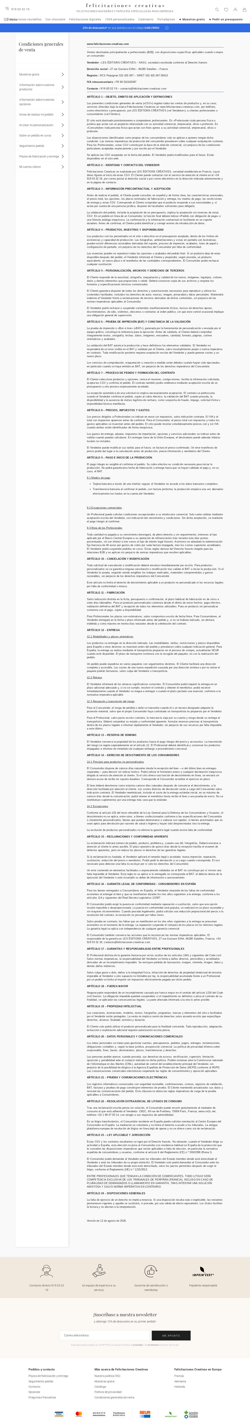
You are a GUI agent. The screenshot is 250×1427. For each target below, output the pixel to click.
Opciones (34, 1392)
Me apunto (171, 1335)
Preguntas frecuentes (42, 1397)
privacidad (138, 1345)
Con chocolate (55, 19)
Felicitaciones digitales (85, 19)
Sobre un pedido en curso (35, 135)
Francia (179, 1375)
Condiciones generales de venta (114, 1397)
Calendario (146, 19)
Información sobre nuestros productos (36, 87)
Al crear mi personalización (36, 125)
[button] (166, 27)
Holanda (179, 1386)
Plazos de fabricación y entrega (39, 156)
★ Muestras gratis (192, 19)
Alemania (180, 1381)
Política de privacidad (108, 1392)
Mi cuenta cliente (30, 166)
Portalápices (166, 19)
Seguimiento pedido (31, 145)
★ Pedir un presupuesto (226, 19)
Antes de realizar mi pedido (36, 114)
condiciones (153, 1345)
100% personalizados (120, 19)
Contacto (34, 1386)
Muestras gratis (29, 74)
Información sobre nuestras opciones (36, 102)
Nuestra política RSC (108, 1375)
